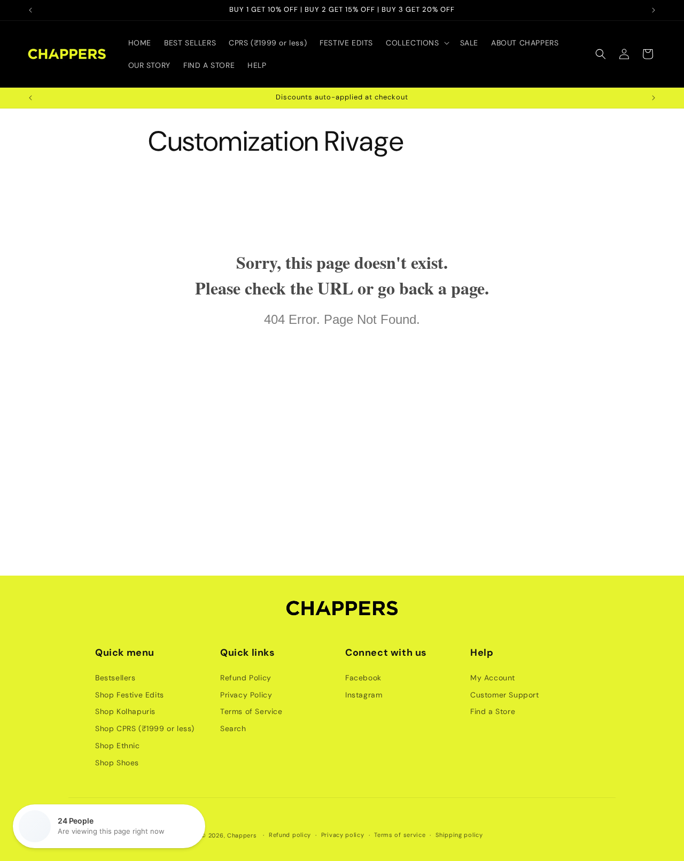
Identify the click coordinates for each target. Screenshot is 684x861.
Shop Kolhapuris (125, 711)
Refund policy (290, 835)
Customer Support (504, 695)
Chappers (242, 835)
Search (233, 728)
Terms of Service (251, 711)
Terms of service (399, 835)
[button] (416, 43)
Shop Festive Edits (129, 695)
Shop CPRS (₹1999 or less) (145, 728)
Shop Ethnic (117, 745)
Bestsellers (115, 677)
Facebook (363, 677)
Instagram (363, 695)
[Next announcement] (653, 10)
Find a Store (492, 711)
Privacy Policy (246, 695)
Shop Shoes (117, 762)
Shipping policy (459, 835)
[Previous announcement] (30, 10)
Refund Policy (245, 677)
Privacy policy (342, 835)
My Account (492, 677)
